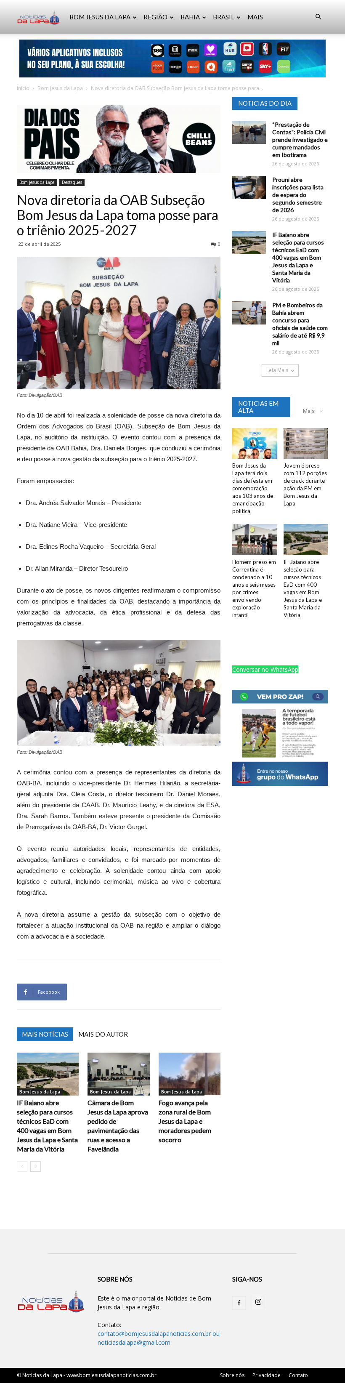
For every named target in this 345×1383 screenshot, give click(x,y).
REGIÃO (155, 17)
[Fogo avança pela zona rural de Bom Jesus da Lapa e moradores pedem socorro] (189, 1074)
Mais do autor (103, 1034)
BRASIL (223, 17)
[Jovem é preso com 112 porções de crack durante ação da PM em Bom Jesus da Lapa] (306, 443)
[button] (318, 17)
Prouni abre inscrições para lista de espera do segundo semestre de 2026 (298, 194)
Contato (298, 1375)
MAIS (255, 17)
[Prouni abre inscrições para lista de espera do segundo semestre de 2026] (249, 187)
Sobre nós (232, 1375)
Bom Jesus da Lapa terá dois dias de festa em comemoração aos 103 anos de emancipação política (252, 488)
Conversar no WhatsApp (265, 669)
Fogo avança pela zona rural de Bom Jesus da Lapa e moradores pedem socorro (185, 1121)
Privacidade (266, 1375)
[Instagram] (258, 1302)
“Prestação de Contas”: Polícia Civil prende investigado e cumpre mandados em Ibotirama (300, 139)
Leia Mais (277, 370)
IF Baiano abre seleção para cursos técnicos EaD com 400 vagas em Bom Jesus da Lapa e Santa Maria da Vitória (298, 257)
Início (23, 88)
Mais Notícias (45, 1034)
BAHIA (190, 17)
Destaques (72, 182)
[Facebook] (239, 1303)
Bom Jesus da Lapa (60, 88)
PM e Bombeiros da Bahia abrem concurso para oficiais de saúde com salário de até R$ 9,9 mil (300, 323)
